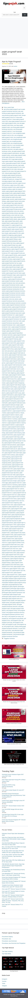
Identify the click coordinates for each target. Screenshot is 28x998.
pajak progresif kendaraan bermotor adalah (13, 293)
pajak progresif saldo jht (12, 536)
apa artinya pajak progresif (11, 109)
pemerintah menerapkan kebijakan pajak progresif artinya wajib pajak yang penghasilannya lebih (14, 582)
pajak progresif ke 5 (8, 277)
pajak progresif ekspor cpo (11, 245)
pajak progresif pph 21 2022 (9, 524)
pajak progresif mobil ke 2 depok (15, 412)
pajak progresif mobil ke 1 (15, 408)
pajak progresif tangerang (17, 558)
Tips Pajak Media (6, 953)
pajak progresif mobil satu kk (9, 448)
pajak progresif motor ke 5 (10, 494)
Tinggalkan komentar (9, 638)
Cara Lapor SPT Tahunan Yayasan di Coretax (14, 889)
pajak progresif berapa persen (14, 209)
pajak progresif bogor (7, 217)
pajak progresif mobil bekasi (9, 359)
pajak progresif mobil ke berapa (16, 426)
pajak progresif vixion (7, 572)
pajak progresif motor (14, 466)
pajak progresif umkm (17, 562)
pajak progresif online (16, 508)
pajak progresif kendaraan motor (13, 319)
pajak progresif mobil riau (16, 446)
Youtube (4, 981)
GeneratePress (14, 996)
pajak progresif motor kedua (9, 498)
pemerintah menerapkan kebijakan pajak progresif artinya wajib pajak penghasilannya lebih (14, 578)
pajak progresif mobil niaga (13, 436)
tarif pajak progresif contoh (9, 604)
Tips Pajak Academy (7, 951)
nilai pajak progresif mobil (8, 181)
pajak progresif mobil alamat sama (11, 347)
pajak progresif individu (11, 255)
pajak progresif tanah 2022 (13, 554)
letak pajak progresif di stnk (14, 167)
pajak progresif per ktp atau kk (10, 520)
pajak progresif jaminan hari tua (10, 263)
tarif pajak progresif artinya (17, 602)
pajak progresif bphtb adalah (9, 219)
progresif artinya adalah (8, 600)
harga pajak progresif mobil (13, 163)
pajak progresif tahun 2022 (9, 552)
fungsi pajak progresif (17, 159)
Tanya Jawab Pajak (9, 107)
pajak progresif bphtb (19, 217)
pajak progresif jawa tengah (12, 267)
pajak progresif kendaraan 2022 (16, 279)
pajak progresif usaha (15, 568)
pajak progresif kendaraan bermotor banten (13, 295)
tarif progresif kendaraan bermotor (15, 612)
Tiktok (3, 983)
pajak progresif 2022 (20, 191)
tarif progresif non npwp (14, 616)
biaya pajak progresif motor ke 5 (17, 121)
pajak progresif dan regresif (15, 227)
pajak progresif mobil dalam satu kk (11, 369)
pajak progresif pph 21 (19, 522)
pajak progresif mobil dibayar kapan (15, 385)
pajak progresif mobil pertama (12, 442)
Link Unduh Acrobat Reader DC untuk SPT (13, 790)
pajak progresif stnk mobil (16, 546)
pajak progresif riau (14, 530)
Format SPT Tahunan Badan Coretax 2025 (13, 805)
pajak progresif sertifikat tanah (16, 542)
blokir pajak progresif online (9, 123)
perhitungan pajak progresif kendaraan (14, 590)
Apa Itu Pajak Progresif (11, 62)
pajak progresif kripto (9, 337)
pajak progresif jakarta (19, 261)
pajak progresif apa (9, 203)
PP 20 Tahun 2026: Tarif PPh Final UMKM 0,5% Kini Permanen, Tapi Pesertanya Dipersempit (13, 856)
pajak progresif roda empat (18, 532)
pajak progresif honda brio (18, 249)
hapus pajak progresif (7, 161)
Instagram (4, 979)
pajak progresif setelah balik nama (11, 544)
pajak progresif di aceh (8, 231)
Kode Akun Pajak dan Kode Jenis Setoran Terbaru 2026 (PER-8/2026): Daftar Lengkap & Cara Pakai (13, 839)
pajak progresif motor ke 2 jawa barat (12, 490)
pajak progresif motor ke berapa (16, 496)
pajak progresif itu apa (19, 259)
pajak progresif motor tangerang (10, 502)
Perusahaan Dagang (7, 936)
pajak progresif (10, 191)
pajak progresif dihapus (12, 239)
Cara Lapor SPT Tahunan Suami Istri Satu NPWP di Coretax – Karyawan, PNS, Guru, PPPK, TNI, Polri (13, 900)
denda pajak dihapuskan (8, 157)
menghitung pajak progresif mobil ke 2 (12, 177)
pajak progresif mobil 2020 (9, 343)
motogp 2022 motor (20, 179)
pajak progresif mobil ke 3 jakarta (17, 422)
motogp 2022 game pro (8, 179)
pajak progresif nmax (13, 506)
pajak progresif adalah (19, 193)
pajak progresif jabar (7, 261)
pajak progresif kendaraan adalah (11, 281)
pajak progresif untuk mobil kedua (11, 564)
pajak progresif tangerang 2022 (10, 560)
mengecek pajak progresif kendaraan (11, 175)
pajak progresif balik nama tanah (14, 205)
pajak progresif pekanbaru (9, 512)
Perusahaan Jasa (6, 938)
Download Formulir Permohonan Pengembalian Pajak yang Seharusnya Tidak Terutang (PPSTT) (13, 795)
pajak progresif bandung (8, 207)
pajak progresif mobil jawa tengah (11, 405)
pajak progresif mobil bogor (16, 367)
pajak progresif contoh (17, 223)
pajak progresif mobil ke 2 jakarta (10, 414)
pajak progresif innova (13, 257)
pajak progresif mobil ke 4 (8, 424)
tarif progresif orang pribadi (16, 618)
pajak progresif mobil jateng (9, 401)
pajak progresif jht (17, 269)
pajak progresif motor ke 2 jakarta (15, 488)
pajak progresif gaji (15, 247)
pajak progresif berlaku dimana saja (11, 213)
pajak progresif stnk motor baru (10, 548)
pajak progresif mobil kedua (9, 428)
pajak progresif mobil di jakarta (10, 377)
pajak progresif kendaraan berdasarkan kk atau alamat (13, 289)
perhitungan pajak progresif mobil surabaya (13, 596)
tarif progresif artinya (11, 610)
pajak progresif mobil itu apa (13, 393)
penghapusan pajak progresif (9, 586)
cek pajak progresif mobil (18, 151)
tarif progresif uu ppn (10, 624)
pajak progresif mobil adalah (15, 345)
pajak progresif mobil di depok (17, 375)
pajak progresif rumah (7, 534)
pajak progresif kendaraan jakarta (15, 311)
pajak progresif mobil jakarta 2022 (14, 399)
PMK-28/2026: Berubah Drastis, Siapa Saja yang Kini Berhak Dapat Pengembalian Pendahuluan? (13, 865)
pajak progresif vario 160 (18, 570)
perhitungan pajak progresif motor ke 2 (12, 598)
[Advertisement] (14, 32)
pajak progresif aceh (7, 193)
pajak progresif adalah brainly (9, 195)
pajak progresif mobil (19, 341)
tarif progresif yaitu (9, 626)
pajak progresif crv (7, 225)
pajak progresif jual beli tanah (14, 273)
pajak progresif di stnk (15, 233)
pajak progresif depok (17, 229)
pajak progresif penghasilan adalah (15, 518)
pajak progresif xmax (12, 574)
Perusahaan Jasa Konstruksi (9, 941)
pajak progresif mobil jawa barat (16, 402)
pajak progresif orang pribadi (16, 510)
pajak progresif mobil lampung (14, 432)
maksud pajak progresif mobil (12, 173)
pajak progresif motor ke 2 (15, 482)
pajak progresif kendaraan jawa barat (12, 313)
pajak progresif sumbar (19, 550)
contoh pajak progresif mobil (18, 155)
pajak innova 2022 (15, 185)
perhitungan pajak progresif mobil (12, 594)
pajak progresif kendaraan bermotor (15, 291)
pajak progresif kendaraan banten (11, 285)
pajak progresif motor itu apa (13, 478)
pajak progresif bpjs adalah (12, 221)
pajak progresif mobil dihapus (9, 387)
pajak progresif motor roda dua (16, 500)
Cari (15, 12)
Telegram (4, 985)
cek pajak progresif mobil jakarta (10, 153)
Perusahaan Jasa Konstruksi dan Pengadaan (13, 943)
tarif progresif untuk (16, 620)
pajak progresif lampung (11, 339)
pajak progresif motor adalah (12, 470)
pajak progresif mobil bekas (16, 357)
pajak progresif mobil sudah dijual (13, 452)
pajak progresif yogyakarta (12, 576)
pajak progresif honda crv (8, 251)
